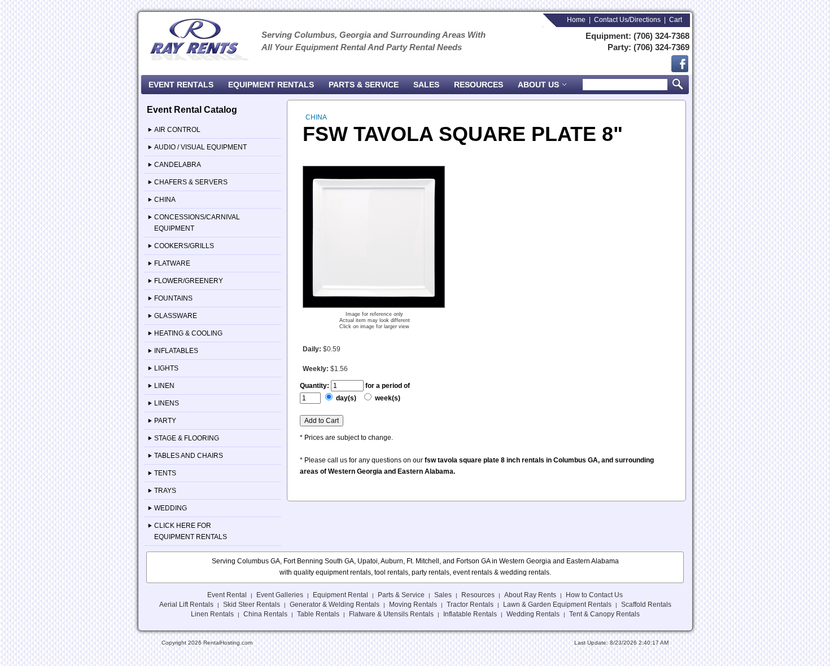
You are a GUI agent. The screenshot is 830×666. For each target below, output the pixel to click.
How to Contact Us (594, 595)
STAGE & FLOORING (186, 438)
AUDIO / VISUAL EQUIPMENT (200, 147)
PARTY (165, 421)
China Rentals (265, 614)
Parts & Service (364, 84)
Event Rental (227, 595)
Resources (478, 84)
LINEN (164, 386)
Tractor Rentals (470, 604)
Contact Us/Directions (627, 20)
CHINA (165, 200)
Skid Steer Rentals (251, 604)
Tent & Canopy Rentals (604, 614)
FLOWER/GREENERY (188, 281)
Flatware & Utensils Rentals (391, 614)
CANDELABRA (177, 165)
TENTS (165, 473)
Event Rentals (180, 84)
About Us (539, 84)
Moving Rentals (413, 604)
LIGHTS (166, 368)
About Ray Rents (530, 595)
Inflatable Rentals (470, 614)
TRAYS (165, 491)
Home (576, 20)
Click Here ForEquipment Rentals (190, 531)
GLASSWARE (175, 316)
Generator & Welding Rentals (334, 604)
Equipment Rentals (271, 84)
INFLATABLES (176, 351)
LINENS (166, 403)
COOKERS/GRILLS (184, 246)
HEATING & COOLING (188, 333)
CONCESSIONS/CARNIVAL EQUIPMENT (197, 222)
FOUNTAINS (173, 298)
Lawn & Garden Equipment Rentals (557, 604)
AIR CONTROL (177, 130)
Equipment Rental (340, 595)
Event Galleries (279, 595)
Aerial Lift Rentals (186, 604)
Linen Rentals (212, 614)
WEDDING (170, 508)
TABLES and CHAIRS (188, 456)
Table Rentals (318, 614)
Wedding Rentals (533, 614)
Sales (426, 84)
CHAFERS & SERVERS (191, 182)
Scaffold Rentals (646, 604)
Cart (675, 20)
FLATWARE (172, 263)
